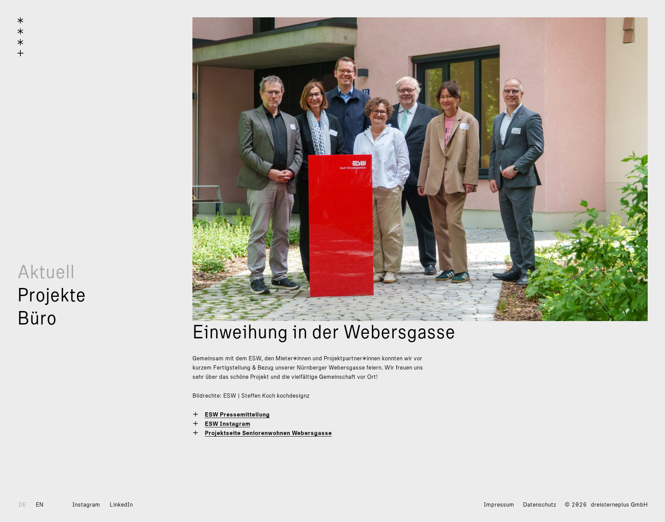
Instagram (86, 505)
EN (39, 505)
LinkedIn (121, 505)
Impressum (499, 505)
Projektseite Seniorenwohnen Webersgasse (268, 433)
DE (22, 505)
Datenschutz (539, 505)
